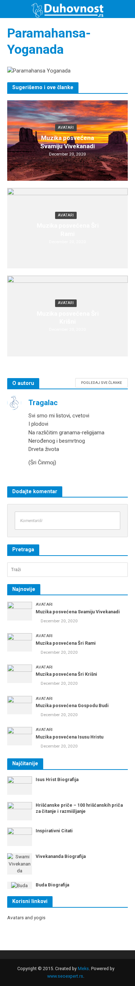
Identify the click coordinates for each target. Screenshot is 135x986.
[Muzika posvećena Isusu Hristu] (19, 736)
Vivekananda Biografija (61, 856)
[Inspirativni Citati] (19, 836)
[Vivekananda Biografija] (19, 863)
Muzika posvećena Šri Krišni (68, 317)
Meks (83, 968)
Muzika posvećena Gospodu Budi (72, 705)
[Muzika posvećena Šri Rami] (19, 642)
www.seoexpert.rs (65, 976)
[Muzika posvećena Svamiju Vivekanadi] (19, 611)
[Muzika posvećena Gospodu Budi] (19, 704)
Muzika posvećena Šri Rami (68, 229)
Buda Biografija (52, 885)
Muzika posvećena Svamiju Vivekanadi (67, 141)
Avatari (66, 127)
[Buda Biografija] (19, 885)
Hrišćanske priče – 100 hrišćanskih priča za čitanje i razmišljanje (79, 808)
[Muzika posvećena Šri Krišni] (19, 673)
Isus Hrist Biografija (57, 779)
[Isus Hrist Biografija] (19, 785)
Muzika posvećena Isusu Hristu (69, 737)
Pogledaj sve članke (101, 383)
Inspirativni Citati (54, 830)
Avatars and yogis (26, 917)
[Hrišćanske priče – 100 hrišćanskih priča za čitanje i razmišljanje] (19, 811)
